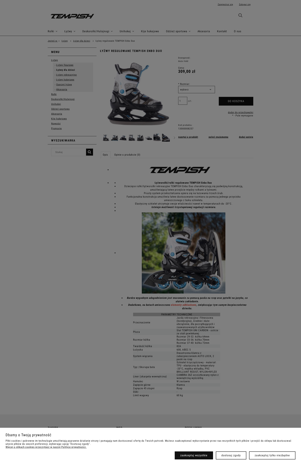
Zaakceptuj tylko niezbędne (272, 455)
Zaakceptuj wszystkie (193, 455)
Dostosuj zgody (231, 455)
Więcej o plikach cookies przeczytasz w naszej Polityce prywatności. (46, 447)
